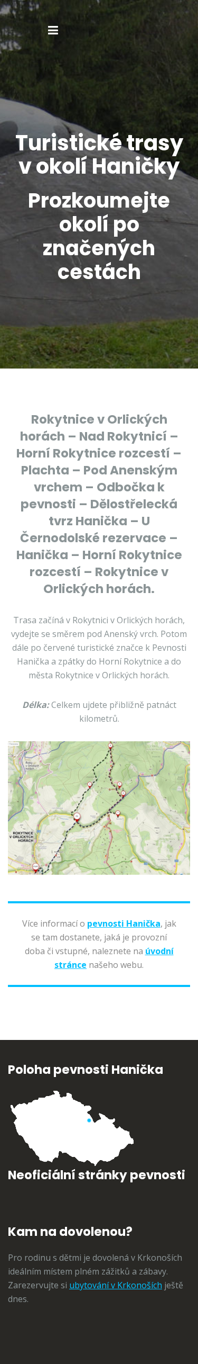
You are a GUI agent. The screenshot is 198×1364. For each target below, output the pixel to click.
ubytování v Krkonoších (115, 1285)
